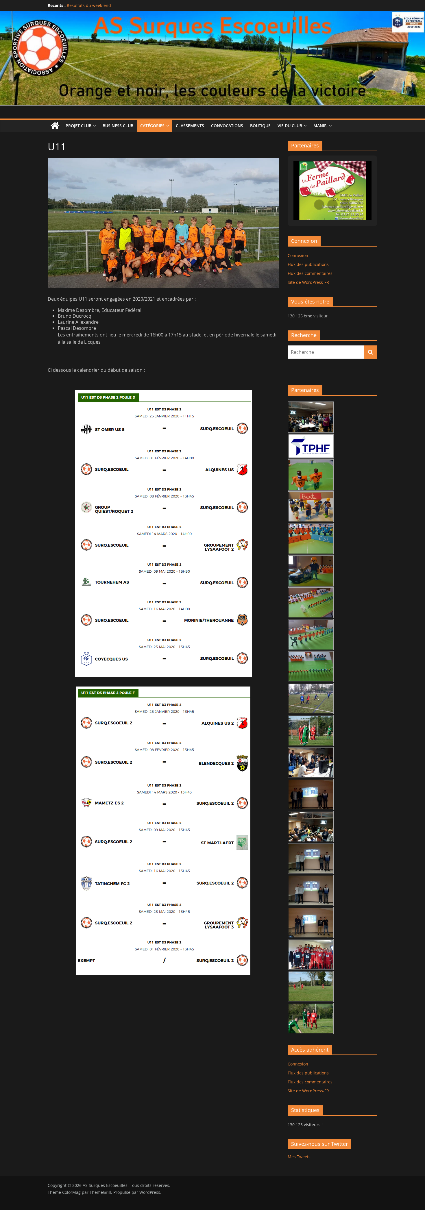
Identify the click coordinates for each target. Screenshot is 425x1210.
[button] (319, 204)
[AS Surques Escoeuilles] (212, 14)
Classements (190, 125)
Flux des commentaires (310, 273)
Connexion (298, 255)
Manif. (320, 125)
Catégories (152, 125)
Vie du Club (290, 125)
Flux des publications (308, 264)
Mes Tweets (299, 1156)
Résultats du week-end (89, 5)
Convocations (227, 125)
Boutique (260, 125)
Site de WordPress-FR (308, 282)
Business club (118, 125)
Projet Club (78, 125)
